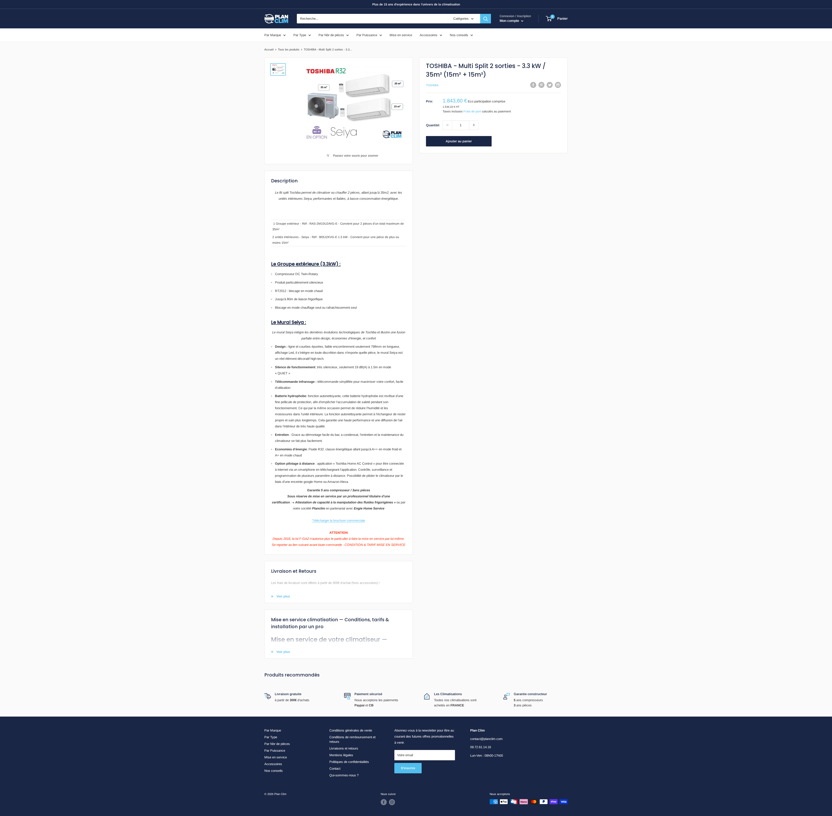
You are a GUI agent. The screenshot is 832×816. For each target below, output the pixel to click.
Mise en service (401, 35)
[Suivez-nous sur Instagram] (392, 802)
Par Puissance (366, 35)
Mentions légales (341, 755)
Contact (334, 768)
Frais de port (472, 111)
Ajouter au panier (459, 141)
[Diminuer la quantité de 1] (447, 125)
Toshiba (432, 85)
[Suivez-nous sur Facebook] (384, 802)
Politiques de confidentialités (349, 762)
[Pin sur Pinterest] (541, 85)
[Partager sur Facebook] (533, 85)
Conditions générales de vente (350, 730)
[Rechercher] (485, 18)
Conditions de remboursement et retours (352, 739)
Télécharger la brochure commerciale (338, 520)
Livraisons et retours (343, 748)
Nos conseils (459, 35)
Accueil (269, 49)
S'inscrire (408, 768)
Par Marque (272, 35)
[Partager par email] (558, 85)
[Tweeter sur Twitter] (550, 85)
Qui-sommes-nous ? (344, 775)
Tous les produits (288, 49)
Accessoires (428, 35)
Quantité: (433, 125)
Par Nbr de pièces (331, 35)
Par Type (299, 35)
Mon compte (510, 21)
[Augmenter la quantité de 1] (473, 125)
